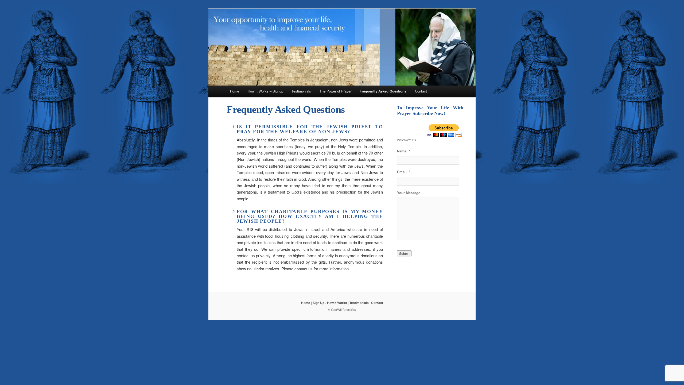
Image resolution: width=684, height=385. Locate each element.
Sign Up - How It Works (330, 302)
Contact (421, 91)
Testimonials (301, 91)
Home (234, 91)
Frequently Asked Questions (383, 91)
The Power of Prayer (335, 91)
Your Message (408, 193)
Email (403, 172)
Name (403, 151)
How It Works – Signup (265, 91)
